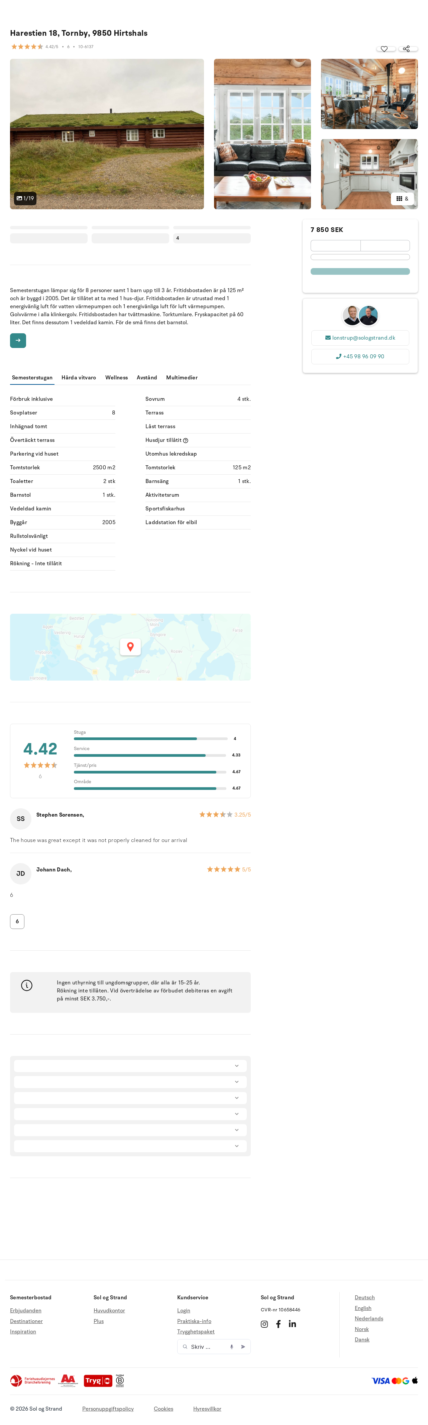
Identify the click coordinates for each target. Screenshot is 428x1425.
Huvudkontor (109, 1310)
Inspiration (23, 1331)
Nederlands (369, 1318)
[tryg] (100, 1385)
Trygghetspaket (196, 1331)
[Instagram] (264, 1324)
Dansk (362, 1339)
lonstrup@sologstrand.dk (363, 338)
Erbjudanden (25, 1310)
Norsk (362, 1329)
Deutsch (365, 1297)
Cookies (163, 1409)
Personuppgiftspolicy (108, 1409)
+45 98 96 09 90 (364, 356)
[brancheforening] (33, 1385)
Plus (99, 1321)
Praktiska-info (194, 1321)
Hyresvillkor (207, 1409)
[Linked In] (292, 1324)
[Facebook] (278, 1324)
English (363, 1308)
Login (183, 1310)
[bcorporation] (121, 1385)
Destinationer (26, 1321)
